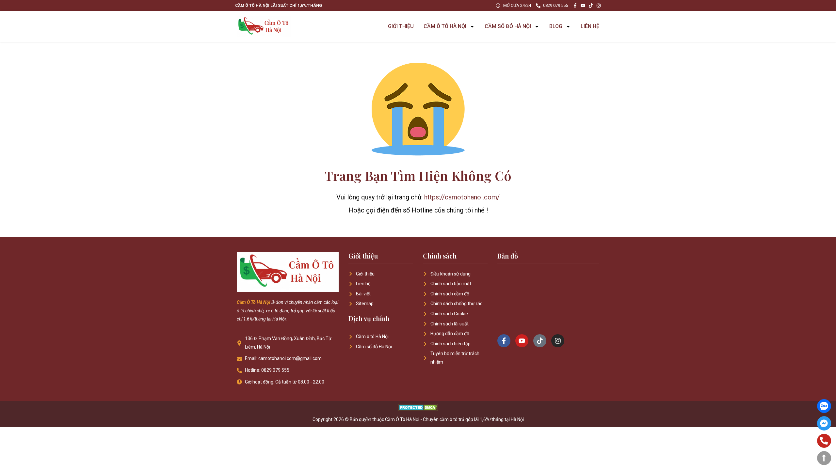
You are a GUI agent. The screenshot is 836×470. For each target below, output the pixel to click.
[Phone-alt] (824, 441)
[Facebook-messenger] (824, 423)
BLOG (555, 26)
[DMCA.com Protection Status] (418, 409)
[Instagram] (598, 5)
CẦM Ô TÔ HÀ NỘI (445, 26)
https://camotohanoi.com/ (462, 197)
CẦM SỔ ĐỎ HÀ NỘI (508, 26)
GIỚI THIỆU (401, 26)
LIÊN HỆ (590, 26)
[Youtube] (583, 5)
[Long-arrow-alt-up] (824, 458)
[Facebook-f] (575, 5)
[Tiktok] (590, 5)
